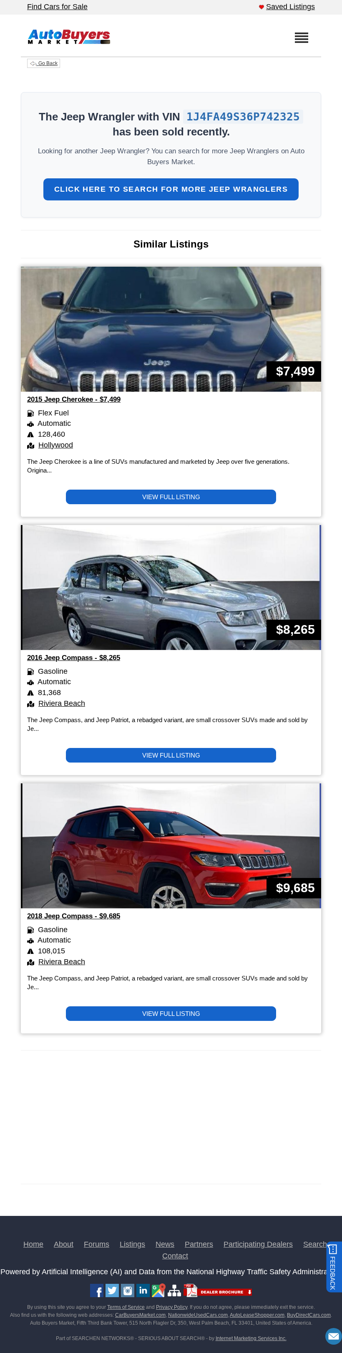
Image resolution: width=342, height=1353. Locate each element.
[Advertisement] (171, 1117)
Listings (132, 1244)
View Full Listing (171, 496)
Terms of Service (126, 1307)
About (63, 1244)
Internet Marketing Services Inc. (251, 1338)
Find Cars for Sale (57, 7)
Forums (96, 1244)
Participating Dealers (258, 1244)
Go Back (47, 63)
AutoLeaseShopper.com (257, 1315)
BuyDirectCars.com (309, 1315)
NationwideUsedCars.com (198, 1315)
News (165, 1244)
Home (33, 1244)
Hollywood (55, 445)
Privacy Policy (171, 1307)
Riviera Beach (61, 703)
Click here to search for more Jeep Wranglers (171, 189)
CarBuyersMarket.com (140, 1315)
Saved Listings (290, 7)
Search (315, 1244)
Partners (199, 1244)
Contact (175, 1256)
